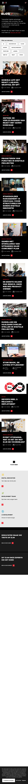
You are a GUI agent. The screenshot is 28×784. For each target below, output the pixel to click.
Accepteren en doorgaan (9, 780)
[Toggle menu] (26, 2)
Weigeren (24, 780)
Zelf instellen (18, 780)
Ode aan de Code (15, 32)
